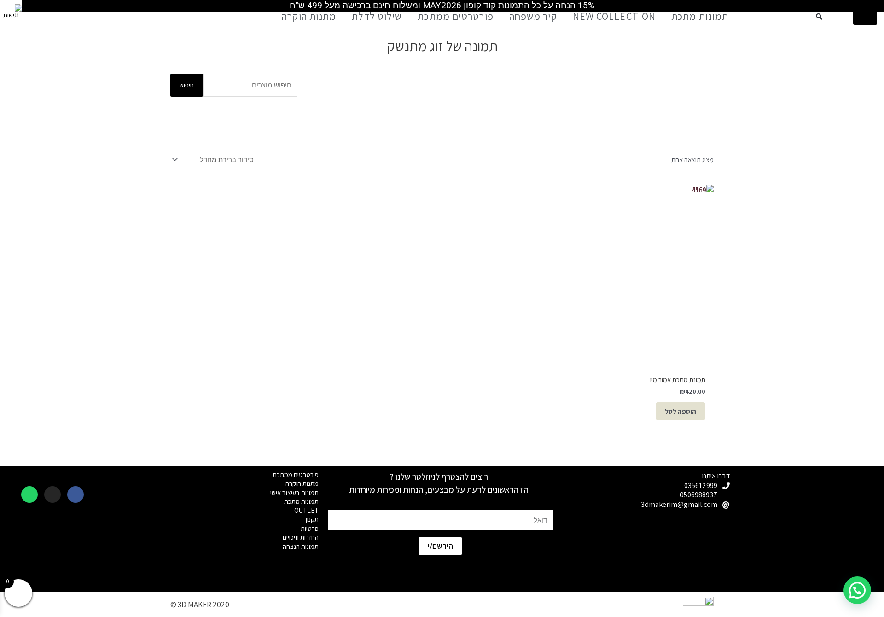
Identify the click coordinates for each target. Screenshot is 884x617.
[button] (819, 17)
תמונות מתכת (699, 16)
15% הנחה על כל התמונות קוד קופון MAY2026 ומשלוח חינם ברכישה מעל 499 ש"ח (442, 5)
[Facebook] (75, 494)
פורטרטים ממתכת (455, 16)
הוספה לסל (680, 411)
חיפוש (187, 85)
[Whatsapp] (29, 494)
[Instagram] (52, 494)
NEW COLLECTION (614, 16)
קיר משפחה (533, 16)
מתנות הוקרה (309, 16)
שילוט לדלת (377, 16)
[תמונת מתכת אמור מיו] (626, 272)
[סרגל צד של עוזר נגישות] (11, 11)
